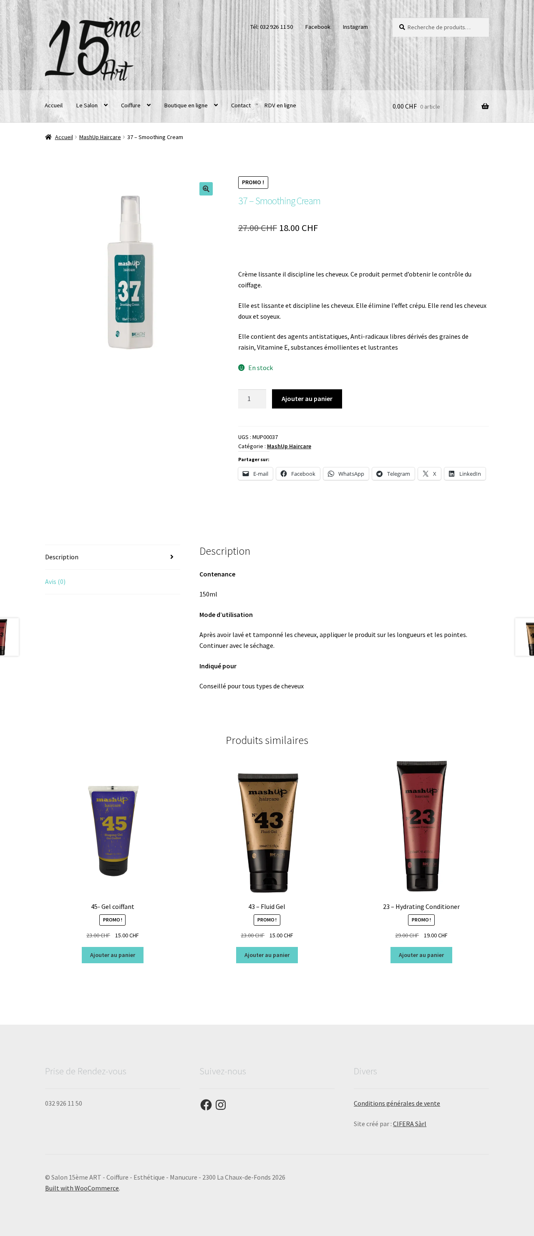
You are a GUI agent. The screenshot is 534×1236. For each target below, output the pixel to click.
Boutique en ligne (186, 105)
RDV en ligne (280, 105)
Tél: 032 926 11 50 (271, 26)
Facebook (317, 26)
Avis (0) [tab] (55, 581)
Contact (241, 105)
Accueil (54, 105)
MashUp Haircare (100, 137)
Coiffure (131, 105)
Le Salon (87, 105)
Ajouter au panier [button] (112, 955)
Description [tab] (61, 557)
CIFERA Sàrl (409, 1123)
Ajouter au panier (307, 398)
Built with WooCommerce (82, 1188)
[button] (206, 188)
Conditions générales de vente (397, 1103)
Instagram (355, 26)
